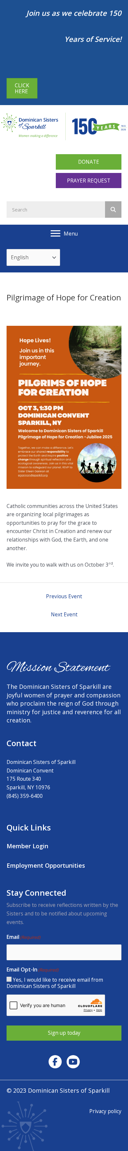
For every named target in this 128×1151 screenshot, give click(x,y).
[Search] (113, 209)
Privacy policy (105, 1111)
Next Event (64, 614)
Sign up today (64, 1032)
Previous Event (64, 596)
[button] (88, 162)
